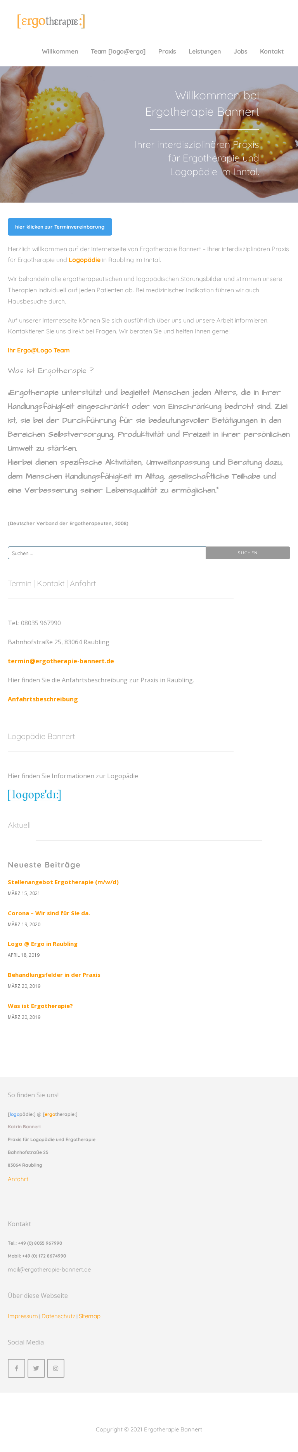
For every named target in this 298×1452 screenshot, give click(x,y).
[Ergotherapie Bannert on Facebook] (16, 1368)
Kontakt (272, 51)
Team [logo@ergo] (118, 51)
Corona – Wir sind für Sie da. (49, 913)
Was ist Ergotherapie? (40, 1006)
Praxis (167, 51)
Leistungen (205, 51)
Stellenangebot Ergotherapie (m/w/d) (63, 882)
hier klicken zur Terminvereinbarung (59, 227)
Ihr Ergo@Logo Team (39, 350)
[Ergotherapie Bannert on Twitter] (36, 1368)
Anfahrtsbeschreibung (43, 699)
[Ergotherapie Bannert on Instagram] (55, 1368)
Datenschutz (58, 1316)
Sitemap (89, 1316)
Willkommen (60, 51)
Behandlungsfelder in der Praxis (54, 974)
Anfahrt (18, 1179)
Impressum (23, 1316)
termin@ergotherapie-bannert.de (61, 661)
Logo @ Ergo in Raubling (43, 943)
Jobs (241, 51)
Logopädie (84, 260)
